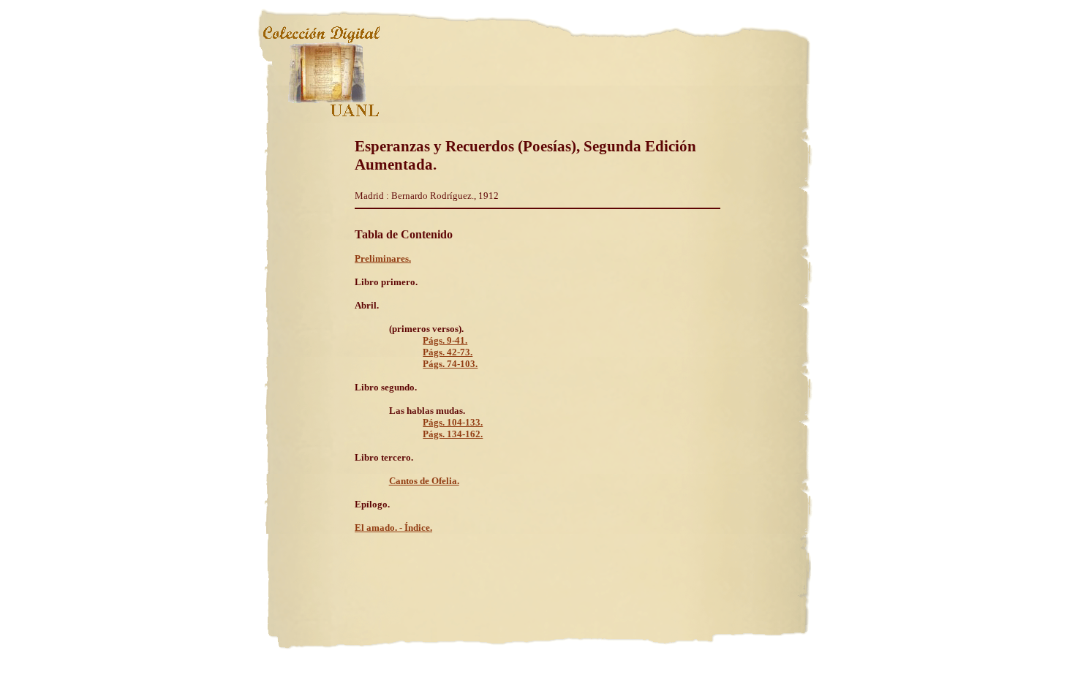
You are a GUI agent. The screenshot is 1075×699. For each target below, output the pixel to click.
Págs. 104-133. (453, 422)
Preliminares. (383, 258)
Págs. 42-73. (447, 352)
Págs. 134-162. (453, 433)
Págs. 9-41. (445, 340)
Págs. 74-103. (450, 363)
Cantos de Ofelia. (424, 480)
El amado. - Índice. (393, 527)
